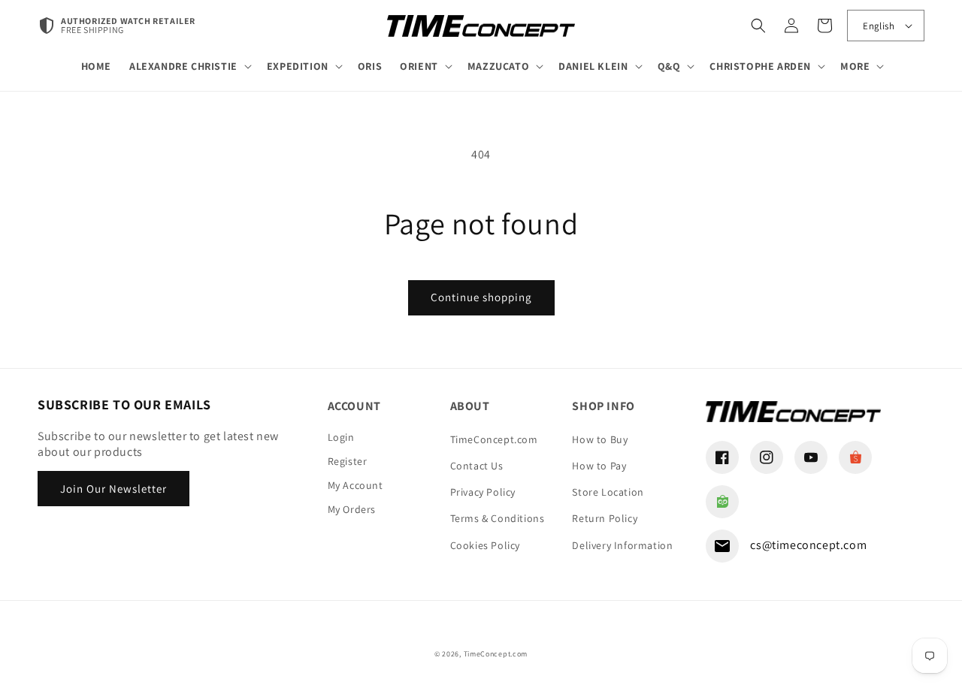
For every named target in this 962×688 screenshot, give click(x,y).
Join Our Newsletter (113, 488)
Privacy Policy (483, 492)
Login (341, 437)
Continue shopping (481, 297)
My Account (355, 485)
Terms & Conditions (497, 518)
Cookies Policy (485, 545)
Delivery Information (622, 545)
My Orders (352, 509)
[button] (189, 66)
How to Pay (599, 465)
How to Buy (600, 439)
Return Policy (604, 518)
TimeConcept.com (494, 439)
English (878, 26)
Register (348, 461)
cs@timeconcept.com (808, 545)
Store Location (607, 492)
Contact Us (477, 465)
